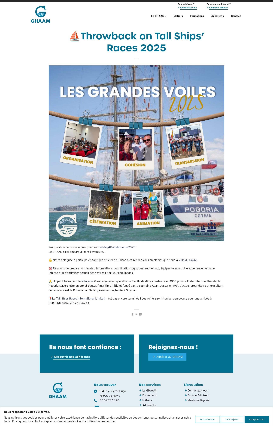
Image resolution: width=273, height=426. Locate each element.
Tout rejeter (232, 419)
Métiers (178, 16)
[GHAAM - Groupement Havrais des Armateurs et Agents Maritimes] (48, 14)
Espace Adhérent (198, 395)
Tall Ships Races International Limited (80, 298)
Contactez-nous (198, 390)
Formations (197, 16)
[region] (136, 416)
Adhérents (217, 16)
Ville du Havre (188, 260)
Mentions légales (198, 400)
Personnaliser (207, 419)
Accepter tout (256, 419)
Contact (236, 16)
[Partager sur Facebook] (132, 314)
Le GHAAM (157, 16)
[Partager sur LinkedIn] (140, 314)
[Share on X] (136, 314)
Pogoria (87, 281)
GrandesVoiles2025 (116, 247)
